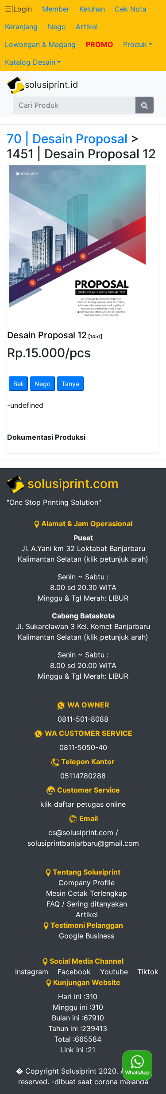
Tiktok (147, 971)
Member (55, 8)
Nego (57, 26)
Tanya (70, 383)
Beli (18, 383)
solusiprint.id (51, 84)
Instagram (31, 971)
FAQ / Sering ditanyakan (86, 903)
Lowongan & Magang (40, 44)
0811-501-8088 (83, 719)
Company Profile (86, 882)
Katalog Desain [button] (30, 62)
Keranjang (21, 26)
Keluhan (92, 8)
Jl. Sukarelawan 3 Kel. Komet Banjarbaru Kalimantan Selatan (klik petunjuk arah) (83, 626)
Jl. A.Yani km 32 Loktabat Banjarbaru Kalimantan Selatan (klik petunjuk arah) (83, 548)
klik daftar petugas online (83, 804)
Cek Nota (131, 8)
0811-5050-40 (83, 747)
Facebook (74, 971)
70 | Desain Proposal (67, 138)
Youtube (114, 971)
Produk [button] (135, 44)
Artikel (87, 26)
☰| (18, 8)
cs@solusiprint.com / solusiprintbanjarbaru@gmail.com (83, 838)
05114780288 (83, 775)
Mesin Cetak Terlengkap (86, 893)
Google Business (86, 935)
